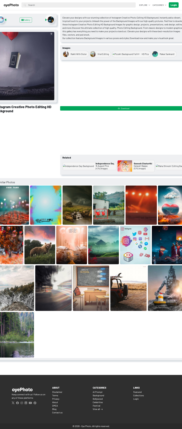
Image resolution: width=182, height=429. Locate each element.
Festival (96, 405)
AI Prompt (98, 392)
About (55, 402)
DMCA (55, 405)
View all (96, 409)
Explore (143, 5)
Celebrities (98, 402)
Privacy (55, 398)
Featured (137, 392)
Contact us (57, 412)
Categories (158, 5)
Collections (138, 395)
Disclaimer (57, 392)
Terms (55, 395)
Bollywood (98, 398)
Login (136, 398)
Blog (54, 409)
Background (98, 395)
